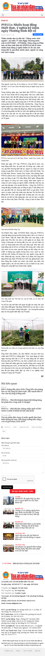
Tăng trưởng (36, 427)
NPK (4, 431)
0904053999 (36, 628)
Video (18, 651)
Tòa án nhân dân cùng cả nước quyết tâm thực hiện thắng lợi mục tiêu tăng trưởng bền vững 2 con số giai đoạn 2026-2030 (21, 419)
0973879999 (21, 601)
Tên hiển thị (5, 445)
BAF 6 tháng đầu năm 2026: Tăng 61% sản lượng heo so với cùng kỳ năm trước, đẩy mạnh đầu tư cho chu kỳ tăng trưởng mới (22, 391)
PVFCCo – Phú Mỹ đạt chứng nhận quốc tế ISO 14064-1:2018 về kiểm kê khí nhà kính (21, 410)
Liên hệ (37, 651)
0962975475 (30, 601)
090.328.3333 (18, 616)
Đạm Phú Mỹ (24, 427)
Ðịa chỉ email (5, 453)
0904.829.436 (17, 612)
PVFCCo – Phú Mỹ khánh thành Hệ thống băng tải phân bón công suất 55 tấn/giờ (21, 401)
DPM (14, 427)
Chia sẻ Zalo (38, 34)
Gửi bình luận (7, 487)
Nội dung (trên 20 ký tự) (8, 460)
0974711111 (12, 634)
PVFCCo (7, 427)
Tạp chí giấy (27, 651)
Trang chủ (9, 651)
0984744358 (11, 601)
